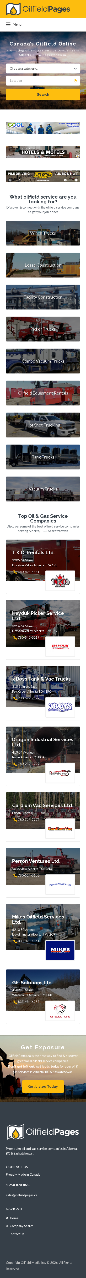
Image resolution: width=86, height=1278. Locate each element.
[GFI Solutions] (43, 181)
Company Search (21, 1226)
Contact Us (16, 1234)
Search (43, 94)
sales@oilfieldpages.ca (21, 1195)
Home (14, 1218)
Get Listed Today (43, 1086)
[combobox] (43, 68)
